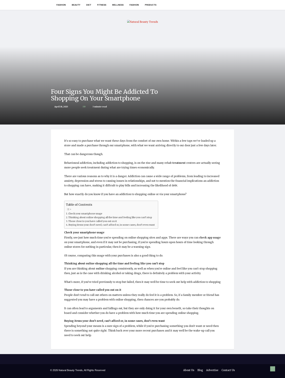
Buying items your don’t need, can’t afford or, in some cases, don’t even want (111, 224)
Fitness (101, 4)
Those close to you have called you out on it (92, 221)
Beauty (76, 4)
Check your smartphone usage (85, 213)
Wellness (118, 4)
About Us (188, 370)
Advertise (212, 370)
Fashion (61, 4)
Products (150, 4)
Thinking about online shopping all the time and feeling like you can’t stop (110, 217)
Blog (200, 370)
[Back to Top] (272, 369)
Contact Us (228, 370)
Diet (88, 4)
